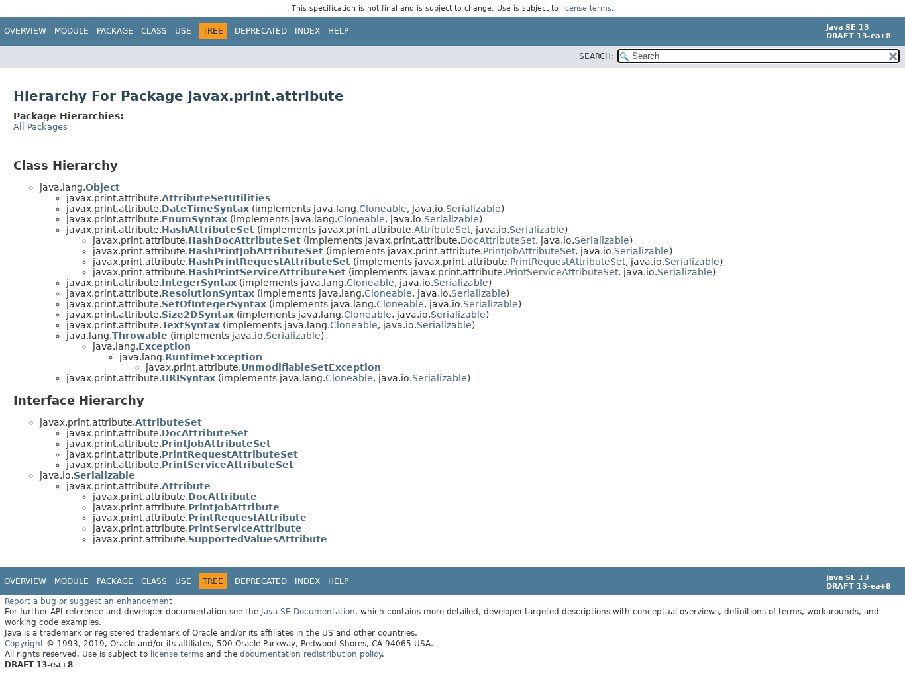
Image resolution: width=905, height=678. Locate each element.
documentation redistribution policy (311, 654)
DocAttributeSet (497, 240)
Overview (25, 31)
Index (307, 31)
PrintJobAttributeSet (529, 251)
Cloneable (383, 208)
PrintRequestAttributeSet (567, 261)
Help (338, 31)
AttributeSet (442, 229)
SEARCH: (596, 56)
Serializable (473, 208)
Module (71, 31)
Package (115, 31)
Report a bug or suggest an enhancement (88, 601)
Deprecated (261, 31)
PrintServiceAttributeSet (562, 272)
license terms (586, 8)
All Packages (40, 127)
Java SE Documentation (308, 611)
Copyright (24, 643)
